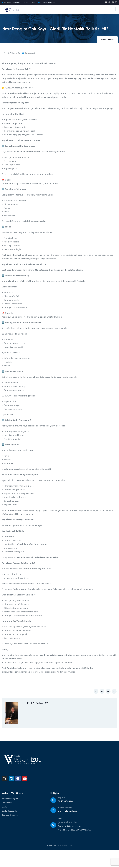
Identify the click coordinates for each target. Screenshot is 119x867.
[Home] (22, 759)
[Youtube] (24, 778)
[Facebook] (17, 778)
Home (103, 39)
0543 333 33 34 (30, 2)
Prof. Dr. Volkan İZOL (12, 53)
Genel (111, 39)
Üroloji (32, 53)
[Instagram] (4, 778)
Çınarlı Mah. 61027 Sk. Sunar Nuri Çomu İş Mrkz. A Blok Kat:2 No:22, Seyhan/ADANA (74, 826)
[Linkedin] (11, 778)
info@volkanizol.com (68, 811)
